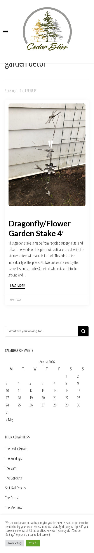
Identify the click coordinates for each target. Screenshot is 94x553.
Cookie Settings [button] (14, 543)
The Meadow (13, 507)
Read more (17, 286)
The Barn (10, 468)
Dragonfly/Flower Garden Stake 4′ (40, 228)
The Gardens (13, 478)
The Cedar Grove (16, 448)
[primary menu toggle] (5, 31)
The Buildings (13, 458)
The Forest (12, 497)
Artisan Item (16, 213)
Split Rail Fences (15, 487)
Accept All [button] (33, 543)
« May (10, 419)
